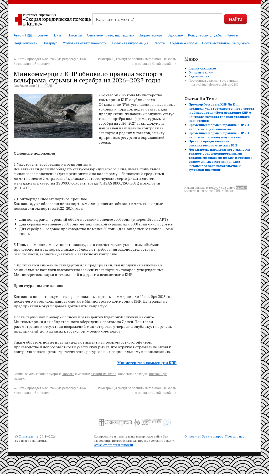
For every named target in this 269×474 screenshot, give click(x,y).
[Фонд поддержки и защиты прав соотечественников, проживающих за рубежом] (167, 421)
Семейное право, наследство (110, 35)
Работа (159, 42)
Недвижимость (25, 42)
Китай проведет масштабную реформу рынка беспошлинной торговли (50, 61)
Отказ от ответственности (113, 445)
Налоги (232, 35)
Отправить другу (201, 72)
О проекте (192, 436)
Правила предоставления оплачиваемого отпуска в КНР (213, 143)
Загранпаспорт (150, 35)
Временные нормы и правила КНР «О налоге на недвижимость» (219, 127)
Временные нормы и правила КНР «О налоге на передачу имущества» (219, 135)
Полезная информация (130, 42)
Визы (58, 35)
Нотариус (50, 42)
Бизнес (43, 35)
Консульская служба (204, 35)
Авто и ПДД (23, 35)
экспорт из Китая (103, 373)
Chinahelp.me (28, 436)
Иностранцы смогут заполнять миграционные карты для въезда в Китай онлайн (137, 61)
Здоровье (175, 35)
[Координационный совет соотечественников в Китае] (147, 421)
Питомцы (75, 35)
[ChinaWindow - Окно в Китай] (115, 421)
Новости (68, 373)
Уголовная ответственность (85, 42)
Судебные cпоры (183, 42)
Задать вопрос (199, 76)
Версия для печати (202, 68)
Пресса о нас (234, 436)
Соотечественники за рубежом (226, 42)
